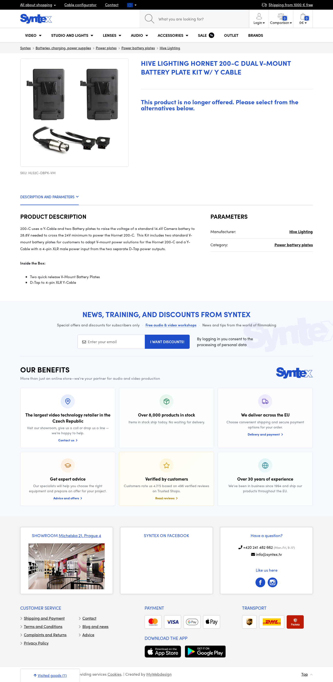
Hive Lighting (170, 47)
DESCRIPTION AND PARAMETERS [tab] (47, 196)
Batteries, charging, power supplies (63, 47)
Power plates (106, 47)
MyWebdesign (159, 674)
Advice (88, 634)
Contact (111, 4)
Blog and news (95, 626)
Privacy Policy (36, 643)
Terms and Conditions (43, 626)
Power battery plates (138, 47)
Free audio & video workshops (171, 325)
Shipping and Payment (44, 618)
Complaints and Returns (45, 634)
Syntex (25, 47)
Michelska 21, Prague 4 (80, 535)
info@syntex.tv (269, 554)
